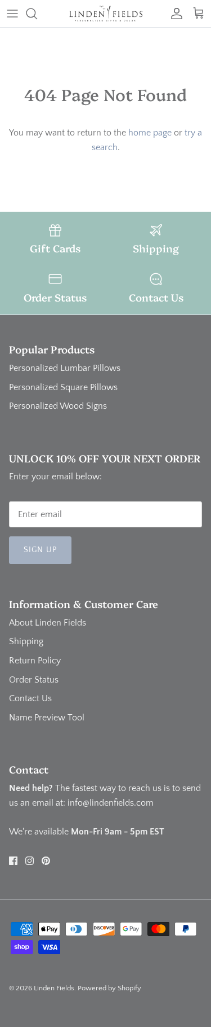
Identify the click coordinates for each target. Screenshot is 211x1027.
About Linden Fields (47, 623)
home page (150, 133)
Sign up (40, 549)
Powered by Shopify (109, 988)
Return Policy (35, 660)
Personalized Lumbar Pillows (64, 368)
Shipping (26, 641)
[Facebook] (13, 860)
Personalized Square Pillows (63, 387)
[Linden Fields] (105, 13)
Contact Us (30, 698)
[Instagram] (29, 860)
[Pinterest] (46, 860)
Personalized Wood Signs (58, 406)
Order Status (34, 680)
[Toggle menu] (12, 13)
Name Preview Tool (46, 718)
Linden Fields (54, 988)
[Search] (37, 13)
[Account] (173, 13)
